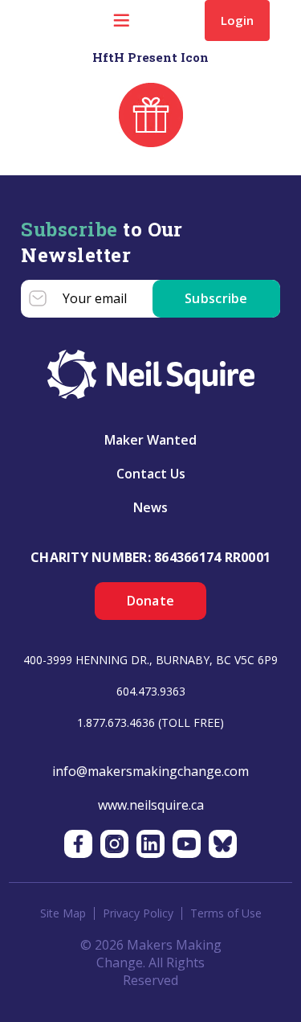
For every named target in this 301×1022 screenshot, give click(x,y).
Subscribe (216, 298)
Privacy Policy (138, 913)
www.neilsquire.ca (151, 805)
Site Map (63, 913)
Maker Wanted (150, 440)
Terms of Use (226, 913)
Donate (151, 601)
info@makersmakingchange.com (150, 771)
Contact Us (150, 473)
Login (237, 20)
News (150, 507)
